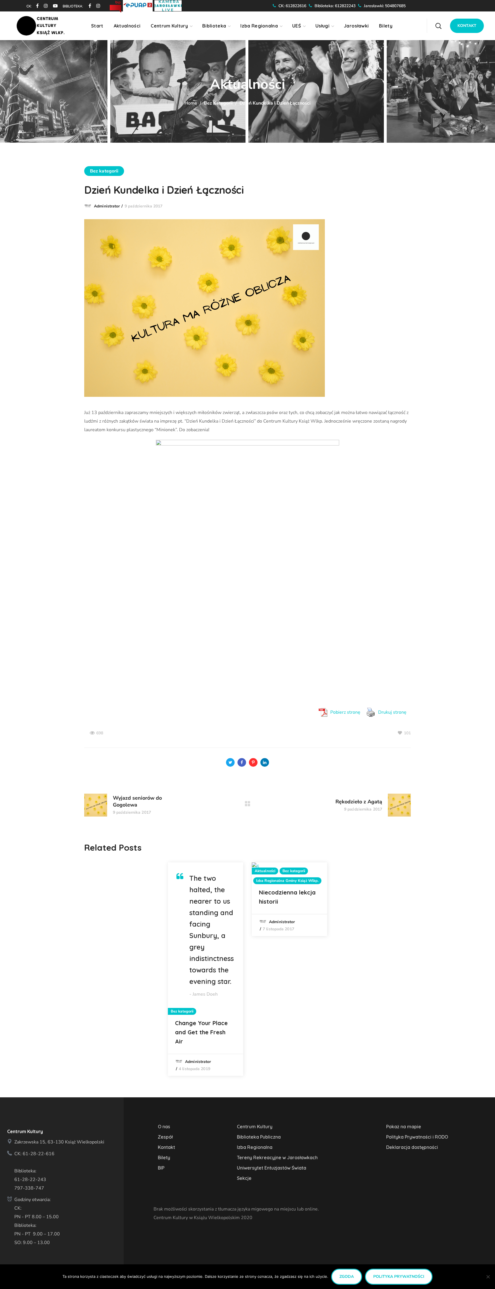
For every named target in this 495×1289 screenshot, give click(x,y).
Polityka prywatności (398, 1276)
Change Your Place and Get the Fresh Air (201, 1032)
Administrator (107, 206)
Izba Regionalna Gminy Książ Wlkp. (287, 880)
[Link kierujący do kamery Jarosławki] (168, 5)
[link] (35, 6)
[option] (205, 969)
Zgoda (346, 1276)
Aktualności (265, 871)
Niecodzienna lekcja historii (287, 897)
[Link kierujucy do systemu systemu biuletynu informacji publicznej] (116, 5)
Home (190, 103)
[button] (438, 25)
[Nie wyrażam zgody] (488, 1277)
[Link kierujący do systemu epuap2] (138, 5)
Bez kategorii (218, 103)
